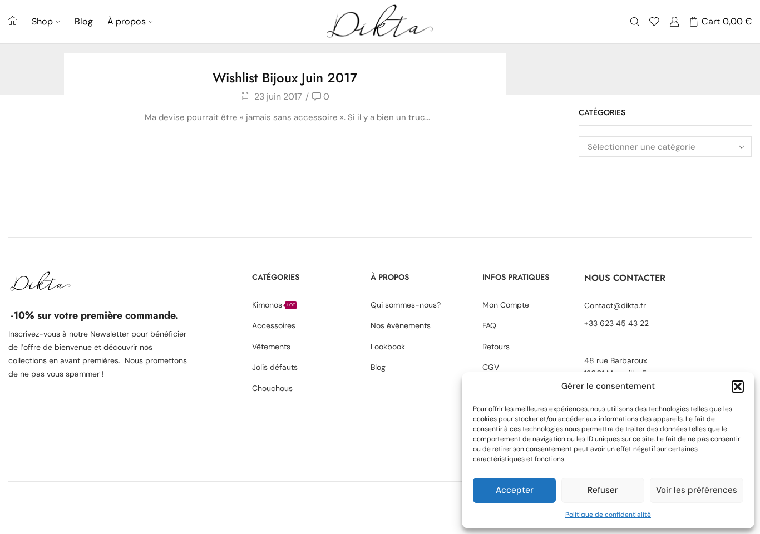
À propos (126, 21)
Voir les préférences (696, 490)
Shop (42, 21)
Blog (84, 21)
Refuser (603, 490)
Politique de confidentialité (608, 514)
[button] (737, 386)
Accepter (515, 490)
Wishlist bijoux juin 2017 (285, 77)
